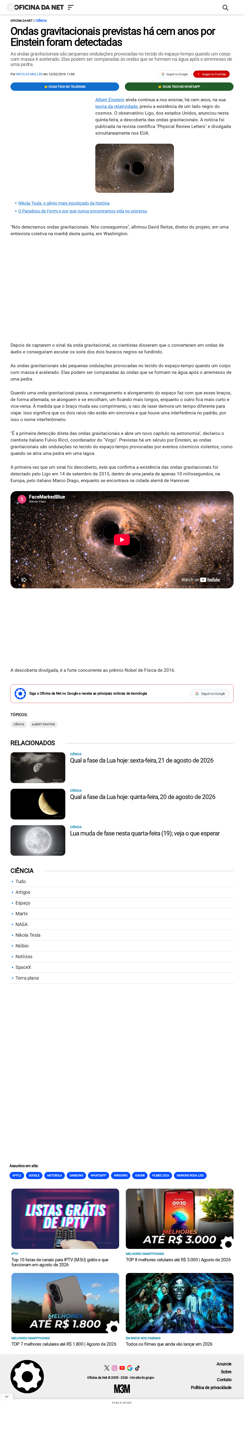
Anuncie (224, 1363)
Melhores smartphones (145, 1254)
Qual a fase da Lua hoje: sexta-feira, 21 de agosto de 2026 (142, 760)
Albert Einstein (109, 99)
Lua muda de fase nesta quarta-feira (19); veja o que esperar (145, 833)
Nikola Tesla (28, 935)
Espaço (22, 903)
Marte (21, 913)
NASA (21, 924)
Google (34, 1175)
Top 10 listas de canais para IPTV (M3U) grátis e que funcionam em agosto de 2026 (59, 1262)
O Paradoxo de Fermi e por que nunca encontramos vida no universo (82, 211)
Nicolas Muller (29, 74)
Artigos (22, 892)
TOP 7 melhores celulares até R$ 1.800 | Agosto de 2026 (63, 1344)
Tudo (20, 881)
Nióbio (22, 946)
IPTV (14, 1254)
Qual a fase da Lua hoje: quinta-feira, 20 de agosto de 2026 (142, 797)
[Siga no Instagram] (114, 1368)
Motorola (54, 1175)
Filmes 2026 (160, 1175)
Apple (16, 1175)
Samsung (76, 1175)
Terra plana (27, 978)
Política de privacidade (211, 1387)
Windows (120, 1175)
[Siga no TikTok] (137, 1368)
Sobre (226, 1371)
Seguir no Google (177, 74)
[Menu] (141, 8)
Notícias (23, 956)
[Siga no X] (107, 1368)
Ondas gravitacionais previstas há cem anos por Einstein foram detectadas (112, 37)
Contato (224, 1379)
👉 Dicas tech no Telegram (64, 86)
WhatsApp (98, 1175)
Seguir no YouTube (214, 74)
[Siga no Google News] (130, 1368)
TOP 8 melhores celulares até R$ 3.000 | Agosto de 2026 (178, 1259)
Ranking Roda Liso (190, 1175)
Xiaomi (140, 1175)
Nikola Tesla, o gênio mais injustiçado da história (64, 203)
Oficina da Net (21, 20)
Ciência (41, 20)
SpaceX (23, 967)
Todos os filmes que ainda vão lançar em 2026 (169, 1344)
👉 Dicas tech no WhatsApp (179, 86)
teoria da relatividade (116, 106)
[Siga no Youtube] (122, 1368)
